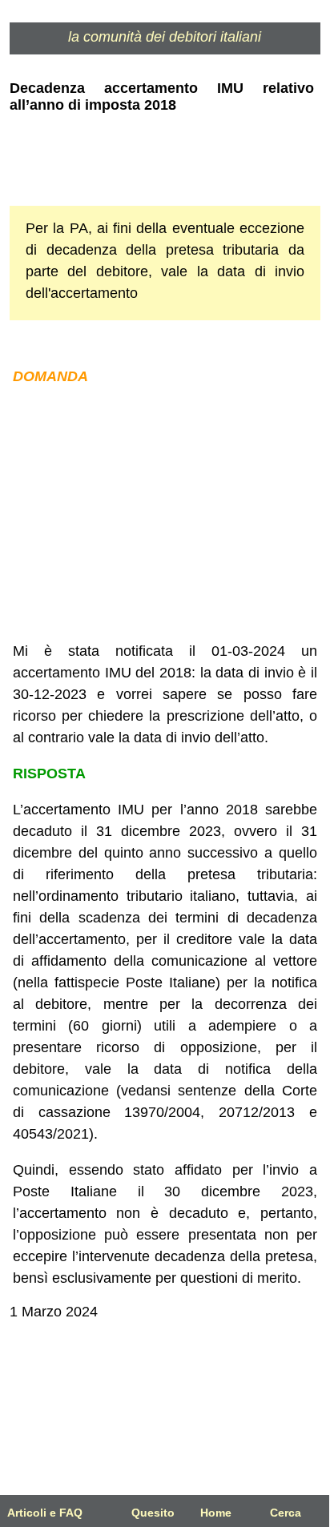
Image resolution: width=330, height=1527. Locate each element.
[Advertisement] (165, 514)
